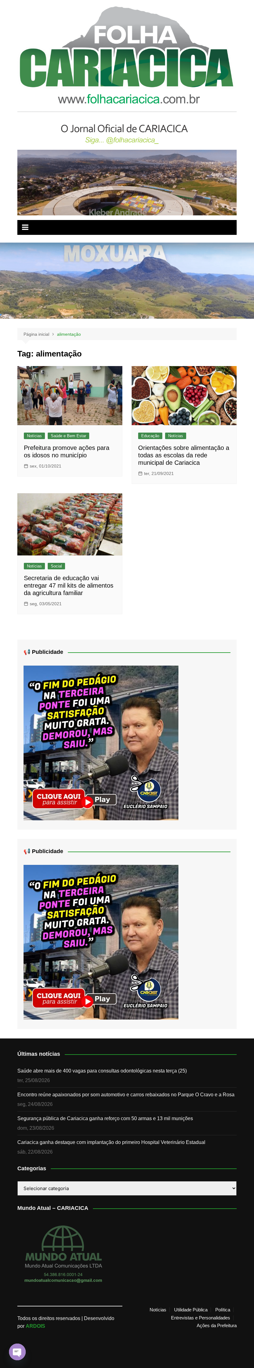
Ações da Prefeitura (217, 1325)
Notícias (34, 436)
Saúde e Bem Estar (68, 436)
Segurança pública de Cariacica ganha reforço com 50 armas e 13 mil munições (105, 1118)
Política (222, 1309)
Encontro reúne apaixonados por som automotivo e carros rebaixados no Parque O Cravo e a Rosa (125, 1094)
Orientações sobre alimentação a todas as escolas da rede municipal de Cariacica (183, 455)
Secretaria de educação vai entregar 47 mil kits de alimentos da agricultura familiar (68, 585)
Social (56, 566)
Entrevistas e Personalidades (200, 1317)
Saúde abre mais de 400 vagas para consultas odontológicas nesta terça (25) (102, 1070)
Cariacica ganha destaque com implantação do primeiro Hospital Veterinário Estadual (111, 1142)
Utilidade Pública (191, 1309)
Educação (150, 436)
